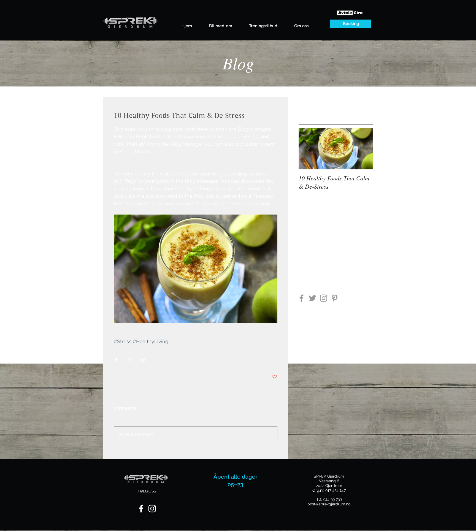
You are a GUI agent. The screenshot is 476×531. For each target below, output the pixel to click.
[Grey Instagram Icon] (323, 298)
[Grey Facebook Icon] (301, 298)
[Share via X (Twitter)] (129, 359)
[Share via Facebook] (116, 359)
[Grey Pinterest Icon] (334, 298)
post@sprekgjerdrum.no (328, 504)
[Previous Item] (307, 148)
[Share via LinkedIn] (143, 359)
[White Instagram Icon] (152, 508)
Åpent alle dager (235, 476)
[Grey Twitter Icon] (312, 298)
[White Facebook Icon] (141, 508)
